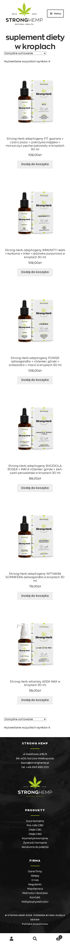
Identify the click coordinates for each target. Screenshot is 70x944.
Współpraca (35, 888)
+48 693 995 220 (37, 767)
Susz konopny (35, 821)
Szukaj (35, 938)
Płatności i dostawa (35, 893)
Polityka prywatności (35, 901)
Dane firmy (35, 871)
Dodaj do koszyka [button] (35, 164)
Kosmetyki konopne (35, 838)
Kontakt (35, 897)
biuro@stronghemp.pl (35, 763)
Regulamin (35, 884)
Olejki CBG (35, 834)
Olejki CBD (35, 829)
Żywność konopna (35, 842)
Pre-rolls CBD (35, 825)
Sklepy (35, 875)
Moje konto (11, 938)
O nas (35, 880)
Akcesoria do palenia (35, 847)
